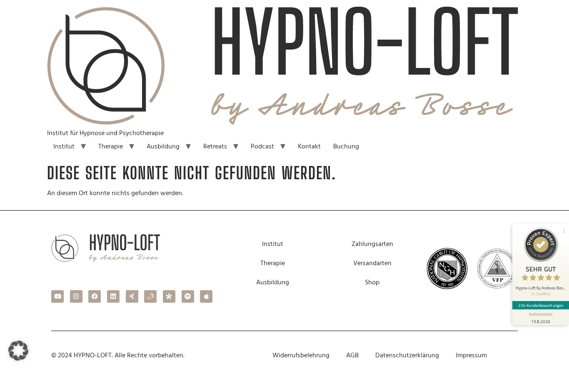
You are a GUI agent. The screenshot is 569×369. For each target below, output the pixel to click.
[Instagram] (76, 296)
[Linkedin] (113, 296)
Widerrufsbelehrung (300, 355)
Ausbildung (163, 146)
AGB (352, 355)
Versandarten (372, 263)
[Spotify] (188, 296)
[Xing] (132, 296)
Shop (372, 282)
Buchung (346, 146)
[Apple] (206, 296)
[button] (18, 350)
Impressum (471, 355)
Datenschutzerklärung (407, 355)
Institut (64, 146)
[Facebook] (94, 296)
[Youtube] (57, 296)
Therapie (110, 146)
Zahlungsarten (372, 244)
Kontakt (309, 146)
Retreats (215, 146)
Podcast (262, 146)
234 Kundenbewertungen (540, 305)
